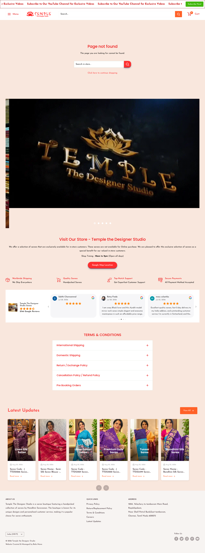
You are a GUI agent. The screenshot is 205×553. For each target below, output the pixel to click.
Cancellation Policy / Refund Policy (78, 375)
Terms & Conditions (95, 513)
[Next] (106, 488)
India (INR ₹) (12, 534)
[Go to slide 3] (124, 319)
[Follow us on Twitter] (182, 539)
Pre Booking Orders (69, 385)
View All (187, 411)
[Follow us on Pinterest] (192, 539)
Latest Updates (93, 521)
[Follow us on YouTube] (197, 539)
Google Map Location (102, 265)
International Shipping (70, 345)
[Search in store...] (127, 64)
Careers (90, 517)
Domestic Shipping (68, 355)
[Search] (178, 14)
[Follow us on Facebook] (176, 539)
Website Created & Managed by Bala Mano (24, 544)
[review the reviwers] (92, 299)
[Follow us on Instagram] (187, 539)
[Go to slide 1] (120, 319)
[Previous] (99, 488)
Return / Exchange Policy (72, 365)
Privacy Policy (92, 504)
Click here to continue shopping (102, 73)
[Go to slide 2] (122, 319)
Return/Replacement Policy (99, 508)
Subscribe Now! (194, 4)
